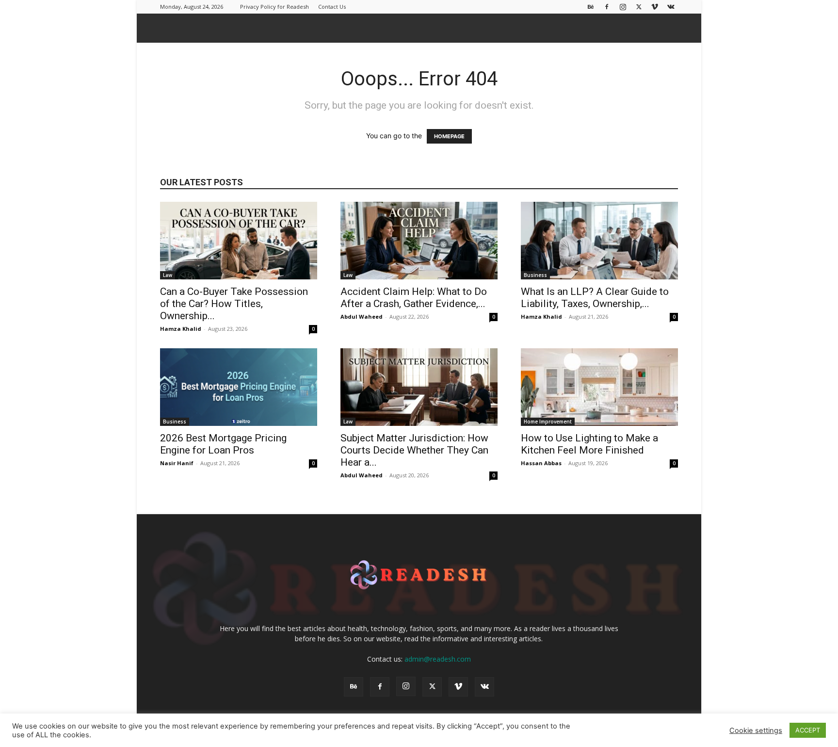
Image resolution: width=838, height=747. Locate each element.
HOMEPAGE (449, 136)
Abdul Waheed (361, 316)
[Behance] (590, 6)
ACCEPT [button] (807, 730)
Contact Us (332, 6)
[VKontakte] (670, 6)
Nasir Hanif (176, 463)
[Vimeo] (654, 6)
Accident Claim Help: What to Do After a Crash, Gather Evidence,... (413, 297)
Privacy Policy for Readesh (274, 6)
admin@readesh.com (437, 659)
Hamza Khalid (180, 328)
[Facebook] (606, 6)
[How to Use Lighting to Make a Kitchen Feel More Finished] (599, 387)
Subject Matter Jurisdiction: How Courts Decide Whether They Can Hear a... (414, 450)
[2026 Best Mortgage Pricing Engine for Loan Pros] (238, 387)
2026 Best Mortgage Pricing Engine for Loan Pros (223, 444)
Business (535, 275)
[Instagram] (622, 6)
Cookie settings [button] (755, 730)
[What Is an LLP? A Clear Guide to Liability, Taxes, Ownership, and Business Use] (599, 240)
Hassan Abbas (541, 463)
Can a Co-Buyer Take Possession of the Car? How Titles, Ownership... (234, 304)
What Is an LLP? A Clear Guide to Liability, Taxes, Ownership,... (595, 297)
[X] (638, 6)
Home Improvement (548, 421)
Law (167, 275)
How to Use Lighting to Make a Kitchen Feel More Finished (589, 444)
